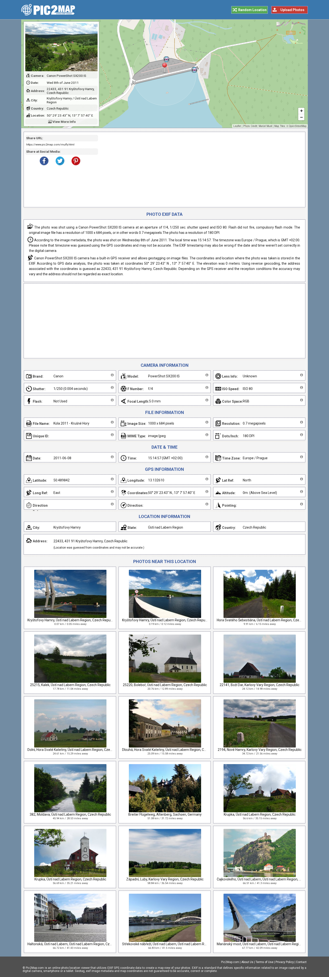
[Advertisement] (200, 169)
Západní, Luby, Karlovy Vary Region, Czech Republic (165, 879)
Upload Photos (292, 10)
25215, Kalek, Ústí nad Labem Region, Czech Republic (70, 685)
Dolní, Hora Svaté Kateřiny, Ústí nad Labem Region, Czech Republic (77, 750)
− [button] (301, 117)
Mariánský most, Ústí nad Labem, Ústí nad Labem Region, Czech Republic (272, 944)
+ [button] (301, 110)
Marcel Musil (265, 126)
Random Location (252, 10)
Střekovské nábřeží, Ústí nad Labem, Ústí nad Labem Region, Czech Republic (179, 944)
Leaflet (237, 126)
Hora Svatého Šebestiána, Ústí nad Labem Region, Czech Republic (266, 620)
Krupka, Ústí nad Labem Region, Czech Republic (260, 814)
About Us (247, 962)
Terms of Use (264, 962)
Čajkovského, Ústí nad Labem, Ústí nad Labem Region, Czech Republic (269, 879)
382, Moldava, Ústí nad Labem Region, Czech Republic (70, 814)
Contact (301, 962)
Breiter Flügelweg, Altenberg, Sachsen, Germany (165, 814)
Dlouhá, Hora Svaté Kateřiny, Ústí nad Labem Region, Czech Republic (173, 750)
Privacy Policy (285, 962)
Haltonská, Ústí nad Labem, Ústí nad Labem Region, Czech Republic (78, 944)
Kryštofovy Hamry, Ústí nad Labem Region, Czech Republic (71, 620)
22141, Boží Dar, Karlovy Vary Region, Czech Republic (259, 685)
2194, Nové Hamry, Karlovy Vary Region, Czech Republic (260, 750)
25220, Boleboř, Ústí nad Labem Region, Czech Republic (165, 685)
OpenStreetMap (298, 126)
